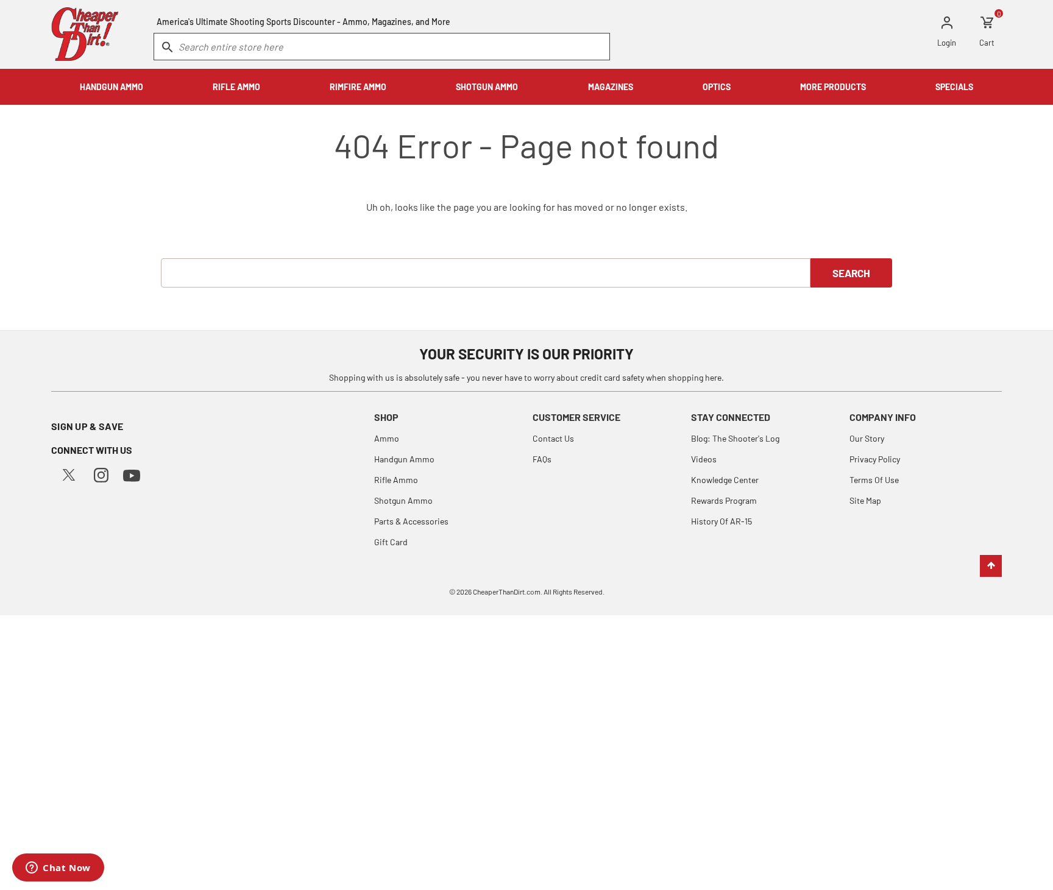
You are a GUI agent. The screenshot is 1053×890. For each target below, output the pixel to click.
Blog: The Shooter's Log (735, 438)
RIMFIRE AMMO (358, 87)
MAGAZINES (610, 87)
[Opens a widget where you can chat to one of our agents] (58, 868)
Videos (704, 459)
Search (851, 273)
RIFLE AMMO (236, 87)
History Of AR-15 (721, 521)
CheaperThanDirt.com (507, 591)
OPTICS (717, 87)
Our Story (866, 438)
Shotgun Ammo (403, 500)
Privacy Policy (874, 459)
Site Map (865, 500)
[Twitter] (68, 473)
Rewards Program (724, 500)
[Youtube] (131, 474)
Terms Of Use (874, 480)
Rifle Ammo (396, 480)
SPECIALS (954, 87)
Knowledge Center (725, 480)
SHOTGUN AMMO (487, 87)
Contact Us (553, 438)
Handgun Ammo (404, 459)
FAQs (542, 459)
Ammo (386, 438)
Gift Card (391, 542)
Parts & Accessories (411, 521)
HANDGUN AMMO (111, 87)
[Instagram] (101, 473)
